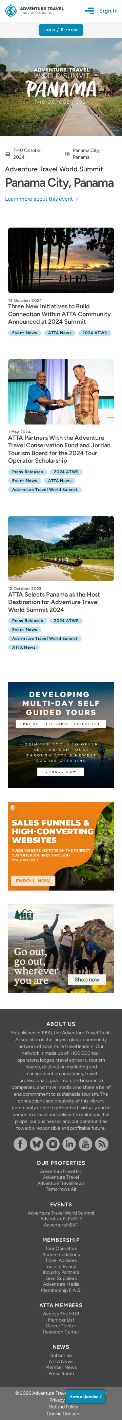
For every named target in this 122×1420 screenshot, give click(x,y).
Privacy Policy (63, 1400)
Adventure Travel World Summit (61, 1213)
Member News (61, 1367)
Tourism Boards (61, 1266)
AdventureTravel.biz (61, 1171)
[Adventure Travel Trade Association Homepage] (34, 11)
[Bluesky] (36, 1144)
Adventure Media (61, 1284)
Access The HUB (61, 1314)
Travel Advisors (61, 1260)
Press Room (61, 1373)
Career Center (61, 1326)
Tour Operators (61, 1248)
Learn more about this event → (41, 199)
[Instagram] (53, 1144)
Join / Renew (61, 30)
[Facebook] (20, 1144)
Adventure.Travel (61, 1177)
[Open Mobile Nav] (91, 10)
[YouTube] (85, 1144)
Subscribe (61, 1355)
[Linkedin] (69, 1144)
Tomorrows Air (61, 1189)
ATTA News (61, 1361)
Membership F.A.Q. (61, 1290)
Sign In (108, 10)
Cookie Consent (64, 1414)
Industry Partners (61, 1272)
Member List (61, 1320)
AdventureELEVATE (61, 1219)
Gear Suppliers (61, 1278)
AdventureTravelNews (61, 1183)
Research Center (61, 1332)
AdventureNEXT (61, 1225)
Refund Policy (63, 1407)
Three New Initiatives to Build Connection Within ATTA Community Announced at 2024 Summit (59, 314)
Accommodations (61, 1254)
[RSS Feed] (101, 1144)
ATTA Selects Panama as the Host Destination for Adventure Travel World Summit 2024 (54, 602)
